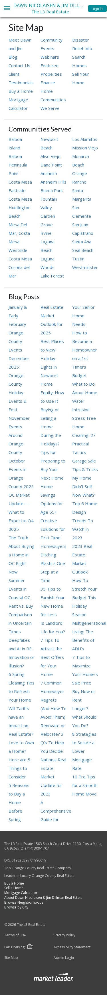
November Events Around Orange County (19, 435)
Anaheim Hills (53, 182)
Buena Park (52, 190)
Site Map (11, 957)
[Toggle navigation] (6, 8)
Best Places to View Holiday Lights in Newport (52, 358)
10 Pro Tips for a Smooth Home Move (85, 785)
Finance (48, 82)
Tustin (78, 259)
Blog (13, 57)
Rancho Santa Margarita (81, 190)
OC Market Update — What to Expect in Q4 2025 (21, 512)
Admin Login (64, 957)
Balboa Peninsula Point (18, 164)
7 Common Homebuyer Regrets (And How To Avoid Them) (53, 700)
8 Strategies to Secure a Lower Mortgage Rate (84, 751)
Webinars (50, 57)
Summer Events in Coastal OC (19, 588)
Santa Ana (81, 241)
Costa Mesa (20, 182)
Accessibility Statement (72, 947)
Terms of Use (15, 935)
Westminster (85, 267)
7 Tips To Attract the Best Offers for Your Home (52, 657)
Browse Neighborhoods (23, 902)
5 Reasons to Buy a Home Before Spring (19, 802)
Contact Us (19, 65)
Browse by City (16, 907)
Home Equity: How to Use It (52, 392)
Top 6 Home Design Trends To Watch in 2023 (84, 520)
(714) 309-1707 (37, 848)
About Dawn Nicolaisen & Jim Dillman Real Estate (43, 897)
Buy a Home (21, 91)
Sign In (97, 8)
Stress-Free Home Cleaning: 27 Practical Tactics (84, 435)
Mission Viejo (85, 148)
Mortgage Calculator (20, 892)
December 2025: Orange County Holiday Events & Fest (19, 383)
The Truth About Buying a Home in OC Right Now (22, 555)
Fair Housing (14, 947)
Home (47, 91)
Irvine (46, 233)
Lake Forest (52, 276)
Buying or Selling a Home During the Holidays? (51, 427)
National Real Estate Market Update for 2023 (53, 777)
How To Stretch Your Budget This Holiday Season (84, 597)
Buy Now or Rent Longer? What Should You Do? (84, 708)
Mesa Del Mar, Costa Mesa (19, 233)
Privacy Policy (64, 935)
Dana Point (51, 165)
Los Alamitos (84, 139)
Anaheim (49, 173)
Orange (79, 173)
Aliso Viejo (50, 156)
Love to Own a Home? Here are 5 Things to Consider (21, 760)
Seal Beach (82, 250)
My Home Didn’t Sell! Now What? (83, 486)
